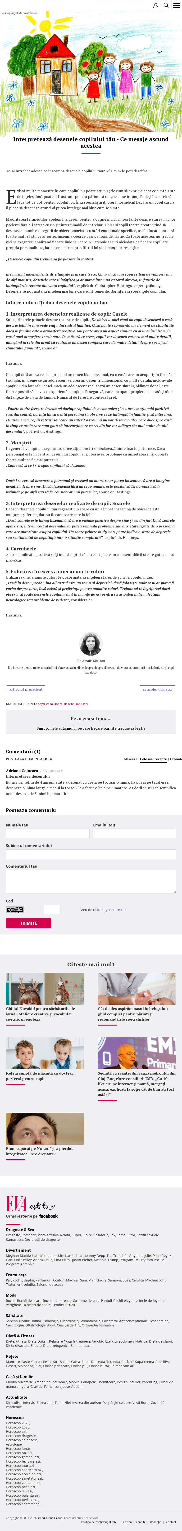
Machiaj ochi (155, 1280)
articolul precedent (26, 689)
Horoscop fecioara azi (23, 1461)
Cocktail (127, 1361)
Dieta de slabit (160, 1341)
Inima (36, 1321)
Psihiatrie (106, 1325)
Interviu (29, 1402)
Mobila (74, 1382)
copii (41, 703)
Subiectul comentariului (29, 845)
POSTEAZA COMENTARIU (27, 759)
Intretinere (81, 1341)
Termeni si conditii (133, 1522)
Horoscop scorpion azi (23, 1474)
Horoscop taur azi (20, 1465)
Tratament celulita (20, 1284)
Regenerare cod (114, 909)
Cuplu (76, 1235)
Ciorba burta (99, 1366)
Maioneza (25, 1366)
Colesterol (110, 1321)
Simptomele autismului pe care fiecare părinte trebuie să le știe (91, 728)
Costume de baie (86, 1300)
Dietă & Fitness (20, 1336)
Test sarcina (158, 1321)
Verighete (13, 1305)
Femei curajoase (57, 1386)
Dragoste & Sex (20, 1229)
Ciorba (36, 1361)
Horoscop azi (16, 1431)
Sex (112, 1235)
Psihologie (50, 1321)
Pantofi (106, 1300)
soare (58, 703)
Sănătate (14, 1315)
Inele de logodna (152, 1300)
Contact (171, 1522)
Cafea (75, 1361)
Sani (83, 1280)
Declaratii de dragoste (42, 1239)
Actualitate (16, 1397)
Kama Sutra (126, 1235)
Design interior (129, 1382)
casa (49, 703)
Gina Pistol (62, 1260)
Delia (48, 1260)
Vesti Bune (140, 1402)
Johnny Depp (95, 1255)
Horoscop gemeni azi (22, 1457)
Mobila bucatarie (19, 1382)
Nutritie (141, 1341)
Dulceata (98, 1361)
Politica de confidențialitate (99, 1522)
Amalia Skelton (93, 660)
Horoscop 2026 (17, 1423)
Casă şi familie (19, 1376)
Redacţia (155, 1522)
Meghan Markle (18, 1255)
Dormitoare (106, 1382)
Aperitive (162, 1361)
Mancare (13, 1361)
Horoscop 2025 (17, 1427)
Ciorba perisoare (56, 1366)
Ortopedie (90, 1325)
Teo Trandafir (117, 1255)
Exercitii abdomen (119, 1341)
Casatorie (100, 1235)
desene (69, 703)
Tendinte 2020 (63, 1305)
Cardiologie (15, 1325)
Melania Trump (106, 1260)
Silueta (36, 1345)
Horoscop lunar (18, 1448)
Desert (11, 1366)
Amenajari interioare (50, 1382)
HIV (77, 1325)
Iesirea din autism (86, 1402)
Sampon (114, 1280)
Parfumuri (44, 1280)
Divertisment (18, 1250)
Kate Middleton (44, 1255)
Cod (9, 901)
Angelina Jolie (140, 1255)
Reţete (12, 1356)
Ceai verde (65, 1325)
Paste (25, 1361)
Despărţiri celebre (116, 1402)
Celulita (138, 1280)
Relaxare (56, 1341)
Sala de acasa (81, 1345)
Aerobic (98, 1341)
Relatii (65, 1235)
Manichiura (97, 1280)
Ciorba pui (79, 1366)
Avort (51, 1325)
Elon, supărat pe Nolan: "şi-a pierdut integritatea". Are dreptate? (39, 1151)
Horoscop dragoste (21, 1435)
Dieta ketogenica (56, 1345)
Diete (10, 1341)
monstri (82, 703)
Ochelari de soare (37, 1305)
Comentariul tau (21, 866)
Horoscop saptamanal (23, 1504)
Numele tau (17, 825)
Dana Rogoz (161, 1255)
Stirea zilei (45, 1402)
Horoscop (15, 1417)
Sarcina (12, 1321)
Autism (76, 1386)
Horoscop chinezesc (21, 1440)
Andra (38, 1260)
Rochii (17, 1280)
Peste (47, 1361)
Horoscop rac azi (19, 1453)
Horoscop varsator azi (23, 1482)
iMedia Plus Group (50, 1518)
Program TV (129, 1260)
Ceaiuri (25, 1321)
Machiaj (72, 1280)
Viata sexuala (48, 1235)
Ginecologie (69, 1321)
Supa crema (144, 1361)
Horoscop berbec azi (22, 1499)
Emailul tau (104, 825)
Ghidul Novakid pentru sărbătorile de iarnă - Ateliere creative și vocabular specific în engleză (40, 1014)
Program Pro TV (151, 1260)
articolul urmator (158, 689)
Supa (86, 1361)
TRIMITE (28, 923)
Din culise (14, 1402)
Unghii (29, 1280)
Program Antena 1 (20, 1264)
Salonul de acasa (49, 1284)
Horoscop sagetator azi (24, 1478)
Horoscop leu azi (19, 1491)
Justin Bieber (82, 1260)
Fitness (21, 1341)
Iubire (87, 1235)
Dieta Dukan (38, 1341)
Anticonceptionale (133, 1321)
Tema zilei (63, 1402)
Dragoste (13, 1235)
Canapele (88, 1382)
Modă (11, 1295)
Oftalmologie (35, 1325)
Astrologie (14, 1444)
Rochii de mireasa (57, 1300)
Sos (56, 1361)
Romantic (29, 1235)
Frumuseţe (16, 1274)
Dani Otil (13, 1260)
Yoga (68, 1341)
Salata (65, 1361)
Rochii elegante (125, 1300)
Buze (126, 1280)
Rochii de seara (29, 1300)
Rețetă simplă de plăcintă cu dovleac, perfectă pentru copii (40, 1076)
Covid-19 (157, 1402)
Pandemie (14, 1407)
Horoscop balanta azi (22, 1495)
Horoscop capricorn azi (24, 1470)
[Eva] (15, 5)
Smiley (26, 1260)
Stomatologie (90, 1321)
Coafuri (59, 1280)
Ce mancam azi (122, 1366)
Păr (8, 1280)
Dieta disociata (17, 1345)
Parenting (149, 1382)
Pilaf (38, 1366)
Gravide (36, 1386)
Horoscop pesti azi (20, 1487)
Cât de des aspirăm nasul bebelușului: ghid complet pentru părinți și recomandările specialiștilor (133, 1014)
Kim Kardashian (70, 1255)
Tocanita (113, 1361)
